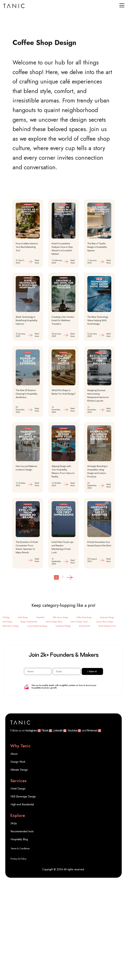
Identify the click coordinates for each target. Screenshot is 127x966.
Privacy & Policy (18, 858)
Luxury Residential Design (37, 626)
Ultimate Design (20, 770)
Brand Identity (84, 626)
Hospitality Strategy (63, 626)
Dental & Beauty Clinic (107, 626)
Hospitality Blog (19, 839)
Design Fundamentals (29, 621)
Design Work (18, 762)
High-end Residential (22, 804)
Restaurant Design (107, 617)
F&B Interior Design (60, 617)
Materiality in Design (11, 626)
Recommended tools (22, 831)
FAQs (14, 823)
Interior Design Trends (79, 621)
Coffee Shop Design (84, 617)
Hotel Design (23, 617)
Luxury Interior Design (104, 621)
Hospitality (40, 617)
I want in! (92, 671)
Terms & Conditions (20, 848)
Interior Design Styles (54, 621)
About (14, 754)
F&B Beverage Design (23, 796)
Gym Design (7, 621)
